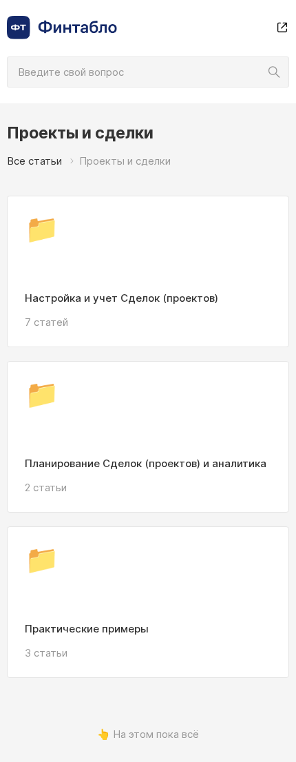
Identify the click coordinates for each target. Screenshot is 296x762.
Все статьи (34, 160)
